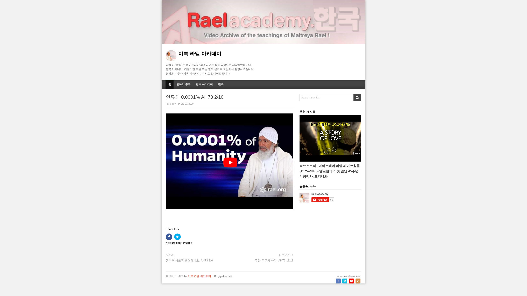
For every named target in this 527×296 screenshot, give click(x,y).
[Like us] (338, 281)
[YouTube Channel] (351, 281)
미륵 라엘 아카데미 (199, 276)
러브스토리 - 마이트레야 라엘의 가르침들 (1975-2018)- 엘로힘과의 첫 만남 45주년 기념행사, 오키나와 (330, 171)
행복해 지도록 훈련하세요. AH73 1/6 (189, 260)
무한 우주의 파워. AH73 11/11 (274, 260)
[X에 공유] (177, 237)
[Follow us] (344, 281)
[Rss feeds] (358, 281)
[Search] (357, 97)
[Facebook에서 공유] (169, 237)
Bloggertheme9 (223, 276)
